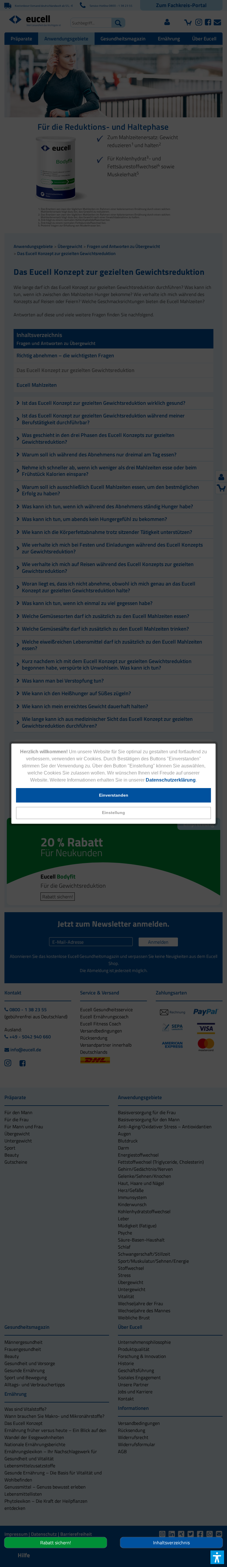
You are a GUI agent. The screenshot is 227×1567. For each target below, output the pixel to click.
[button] (113, 813)
